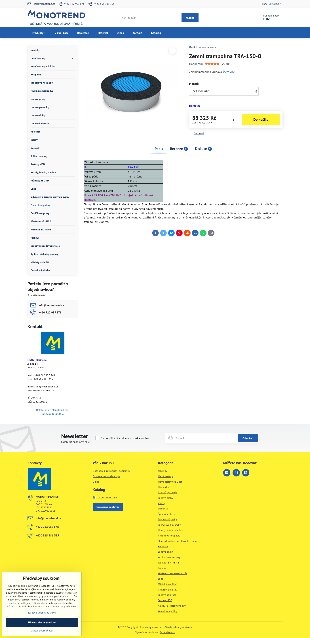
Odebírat (248, 438)
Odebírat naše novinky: (75, 442)
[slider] (212, 63)
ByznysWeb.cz (167, 632)
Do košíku (261, 119)
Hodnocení (196, 64)
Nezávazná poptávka (107, 507)
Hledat (190, 17)
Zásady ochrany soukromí (178, 627)
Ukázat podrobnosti (42, 630)
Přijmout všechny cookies (42, 622)
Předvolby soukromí (151, 627)
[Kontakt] (53, 343)
